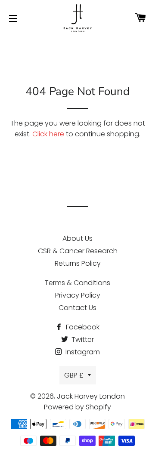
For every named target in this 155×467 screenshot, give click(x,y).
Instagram (82, 352)
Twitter (82, 339)
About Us (77, 238)
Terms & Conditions (77, 283)
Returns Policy (78, 263)
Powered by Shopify (77, 407)
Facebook (81, 327)
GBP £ (74, 375)
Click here (48, 134)
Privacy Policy (77, 295)
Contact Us (77, 308)
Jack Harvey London (91, 396)
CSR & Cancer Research (78, 251)
